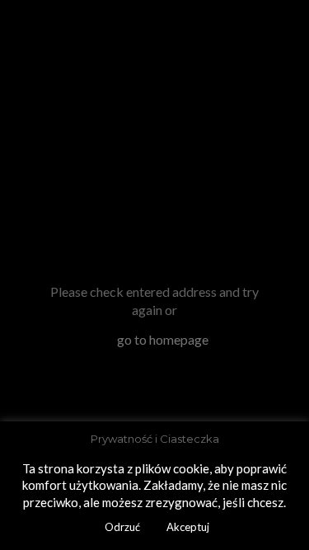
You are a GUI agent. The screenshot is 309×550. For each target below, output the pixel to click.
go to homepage (162, 339)
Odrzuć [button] (122, 527)
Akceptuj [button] (187, 527)
